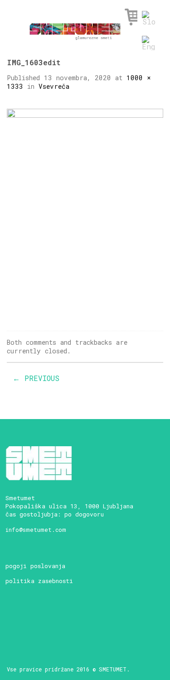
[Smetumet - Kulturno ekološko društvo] (75, 29)
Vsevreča (54, 86)
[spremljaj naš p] (77, 621)
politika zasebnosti (39, 581)
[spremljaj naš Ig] (45, 621)
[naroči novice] (14, 621)
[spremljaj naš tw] (61, 621)
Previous (36, 378)
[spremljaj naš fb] (30, 621)
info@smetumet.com (35, 529)
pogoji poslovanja (35, 566)
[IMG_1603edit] (85, 212)
